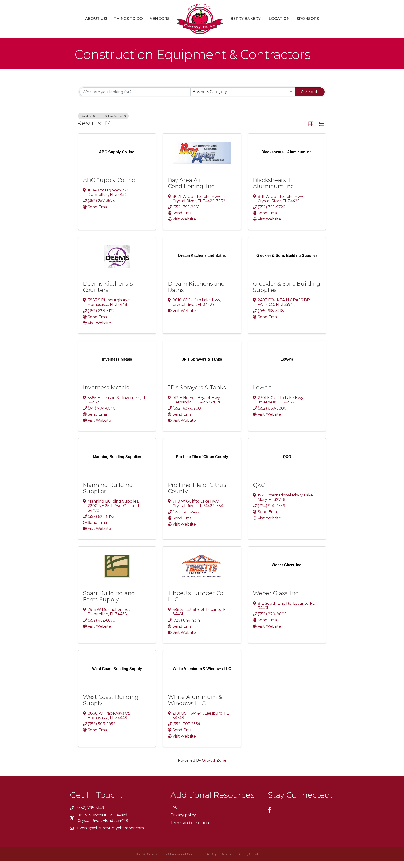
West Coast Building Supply (111, 699)
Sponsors (308, 18)
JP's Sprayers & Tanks (197, 387)
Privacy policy (183, 815)
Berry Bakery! (246, 18)
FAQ (174, 807)
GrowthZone (214, 760)
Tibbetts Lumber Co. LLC (196, 596)
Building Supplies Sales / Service (102, 116)
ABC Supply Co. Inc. (109, 180)
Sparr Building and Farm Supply (109, 596)
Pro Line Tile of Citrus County (197, 487)
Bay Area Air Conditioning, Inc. (191, 183)
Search (311, 91)
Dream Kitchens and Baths (196, 286)
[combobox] (243, 91)
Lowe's (262, 387)
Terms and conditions (190, 822)
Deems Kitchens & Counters (108, 286)
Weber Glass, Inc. (276, 593)
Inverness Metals (106, 387)
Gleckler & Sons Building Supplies (286, 286)
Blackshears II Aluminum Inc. (274, 183)
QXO (259, 484)
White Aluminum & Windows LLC (195, 699)
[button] (310, 124)
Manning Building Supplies (108, 487)
